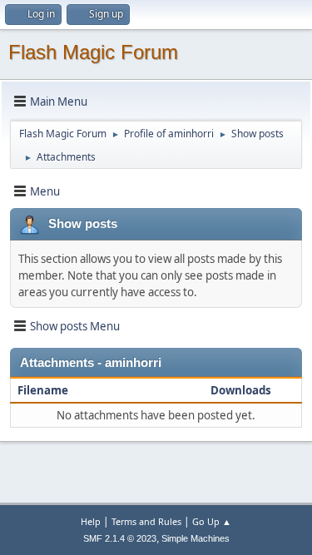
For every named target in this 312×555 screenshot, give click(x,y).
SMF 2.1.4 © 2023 (119, 538)
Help (91, 521)
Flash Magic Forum (93, 52)
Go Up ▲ (211, 521)
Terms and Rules (146, 521)
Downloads (240, 390)
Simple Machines (195, 538)
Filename (44, 390)
